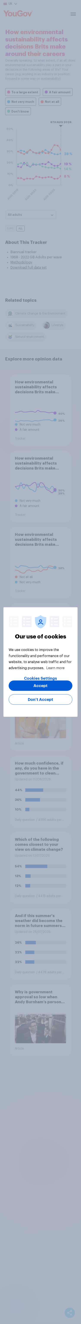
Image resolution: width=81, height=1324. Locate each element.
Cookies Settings (40, 678)
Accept (40, 686)
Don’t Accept (40, 700)
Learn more (55, 668)
